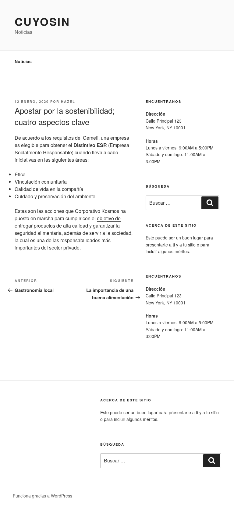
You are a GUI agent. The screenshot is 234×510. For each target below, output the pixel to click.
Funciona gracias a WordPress (42, 496)
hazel (68, 101)
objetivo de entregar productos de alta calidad (68, 222)
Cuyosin (42, 21)
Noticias (23, 61)
